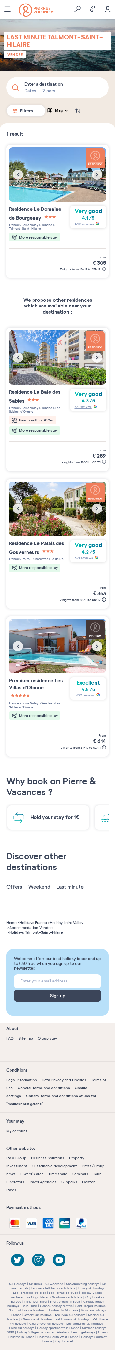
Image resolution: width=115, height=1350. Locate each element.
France (14, 225)
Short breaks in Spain (65, 1302)
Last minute (70, 887)
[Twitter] (17, 1260)
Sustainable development (54, 1166)
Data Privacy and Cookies (64, 1080)
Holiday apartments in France (58, 1328)
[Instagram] (38, 1260)
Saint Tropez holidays (90, 1306)
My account (16, 1131)
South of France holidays (27, 1310)
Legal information (21, 1080)
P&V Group (16, 1158)
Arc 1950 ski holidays (70, 1315)
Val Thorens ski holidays (73, 1319)
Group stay (47, 1038)
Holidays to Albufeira (63, 1310)
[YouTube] (59, 1260)
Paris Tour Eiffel (35, 1302)
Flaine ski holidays (21, 1328)
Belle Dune (29, 1306)
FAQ (10, 1038)
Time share (57, 1174)
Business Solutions (47, 1158)
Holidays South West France (57, 1337)
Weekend (39, 887)
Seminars (80, 1174)
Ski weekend (54, 1284)
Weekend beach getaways (76, 1332)
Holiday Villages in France (35, 1332)
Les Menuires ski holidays (84, 1324)
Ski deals (35, 1284)
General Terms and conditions (44, 1088)
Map (59, 110)
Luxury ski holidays (91, 1288)
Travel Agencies (43, 1182)
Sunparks (69, 1182)
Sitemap (26, 1038)
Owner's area (31, 1174)
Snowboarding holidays (82, 1284)
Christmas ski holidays (66, 1297)
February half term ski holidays (53, 1288)
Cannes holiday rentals (56, 1306)
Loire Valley (29, 225)
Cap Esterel (64, 1341)
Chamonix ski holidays (37, 1319)
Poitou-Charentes (34, 559)
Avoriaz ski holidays (38, 1315)
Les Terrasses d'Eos (63, 1293)
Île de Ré (57, 559)
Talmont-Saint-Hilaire (25, 228)
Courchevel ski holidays (46, 1324)
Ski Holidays (17, 1284)
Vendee (15, 54)
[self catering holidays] (36, 10)
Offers (14, 887)
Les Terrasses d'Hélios (29, 1293)
